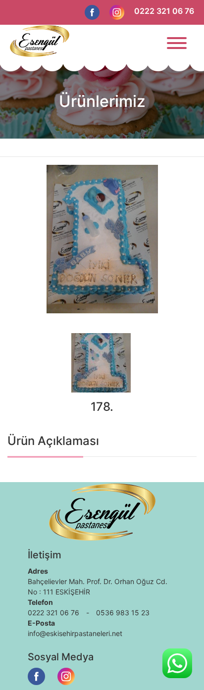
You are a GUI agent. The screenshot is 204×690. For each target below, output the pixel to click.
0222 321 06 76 (164, 11)
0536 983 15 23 (123, 612)
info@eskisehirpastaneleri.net (75, 633)
